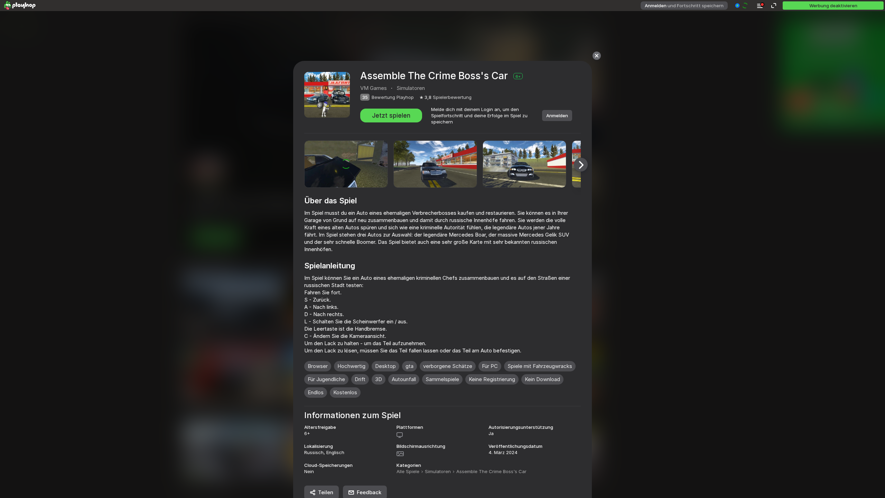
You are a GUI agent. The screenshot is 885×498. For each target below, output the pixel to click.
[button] (742, 5)
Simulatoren (438, 471)
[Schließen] (597, 56)
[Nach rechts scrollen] (581, 165)
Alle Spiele (408, 471)
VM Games (373, 88)
